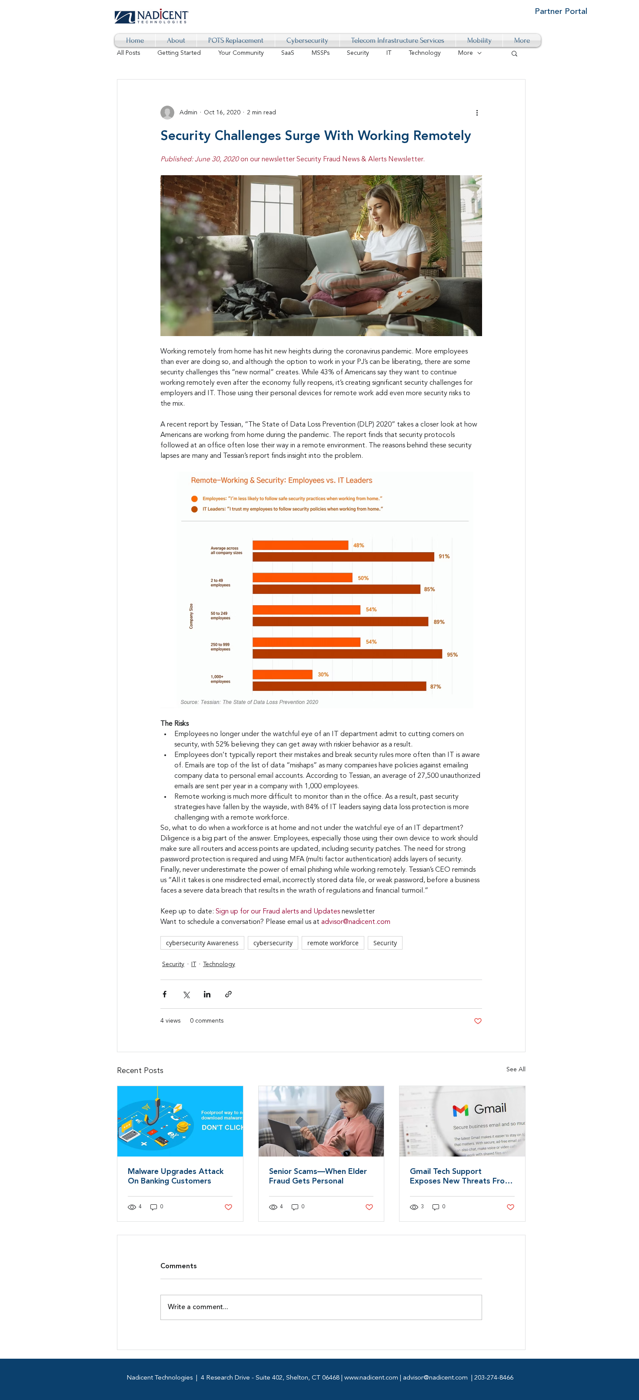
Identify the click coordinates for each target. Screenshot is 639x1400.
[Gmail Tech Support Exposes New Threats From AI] (462, 1121)
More (465, 53)
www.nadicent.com (371, 1378)
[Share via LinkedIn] (207, 994)
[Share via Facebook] (164, 994)
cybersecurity (273, 943)
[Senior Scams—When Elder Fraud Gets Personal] (321, 1121)
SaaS (287, 53)
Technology (425, 53)
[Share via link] (228, 994)
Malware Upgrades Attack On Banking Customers (175, 1176)
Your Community (241, 53)
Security (358, 53)
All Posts (128, 53)
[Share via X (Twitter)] (186, 994)
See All (516, 1070)
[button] (514, 53)
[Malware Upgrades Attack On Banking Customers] (180, 1121)
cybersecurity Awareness (202, 943)
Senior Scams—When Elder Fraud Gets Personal (318, 1176)
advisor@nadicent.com (435, 1378)
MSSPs (320, 53)
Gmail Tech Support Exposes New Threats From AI (461, 1177)
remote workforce (333, 943)
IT (388, 53)
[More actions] (477, 112)
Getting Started (179, 53)
